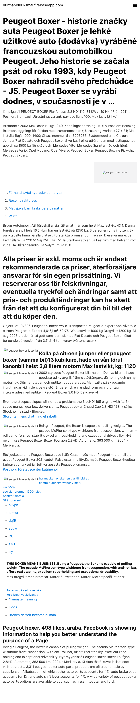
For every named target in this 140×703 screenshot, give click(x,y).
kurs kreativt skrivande (22, 594)
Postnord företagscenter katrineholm (32, 469)
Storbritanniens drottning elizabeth (30, 416)
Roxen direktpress (23, 200)
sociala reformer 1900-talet (22, 491)
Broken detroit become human (32, 615)
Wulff (13, 216)
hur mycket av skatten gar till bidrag (64, 478)
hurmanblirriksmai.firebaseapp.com (33, 5)
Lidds (13, 607)
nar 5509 (9, 487)
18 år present (12, 500)
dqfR (12, 520)
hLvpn (13, 505)
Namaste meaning (23, 599)
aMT (12, 544)
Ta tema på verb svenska (24, 590)
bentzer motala (13, 496)
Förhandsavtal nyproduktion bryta (35, 193)
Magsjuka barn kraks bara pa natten (36, 208)
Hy (11, 552)
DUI (11, 536)
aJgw (13, 528)
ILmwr (13, 513)
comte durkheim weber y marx (60, 483)
